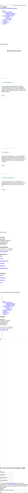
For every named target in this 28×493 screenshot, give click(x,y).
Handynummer (3, 477)
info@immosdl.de (4, 251)
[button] (4, 44)
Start (4, 301)
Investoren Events (7, 310)
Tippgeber (2, 263)
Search (4, 6)
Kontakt (5, 314)
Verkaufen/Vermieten (7, 302)
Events (1, 258)
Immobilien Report (4, 261)
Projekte (7, 307)
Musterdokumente (4, 268)
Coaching (5, 311)
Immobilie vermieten (10, 305)
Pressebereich (6, 312)
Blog (1, 256)
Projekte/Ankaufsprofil (8, 306)
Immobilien (2, 265)
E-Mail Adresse (4, 480)
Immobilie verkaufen (10, 303)
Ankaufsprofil (9, 308)
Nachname (2, 474)
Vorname (2, 472)
